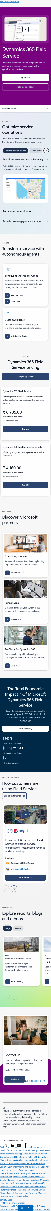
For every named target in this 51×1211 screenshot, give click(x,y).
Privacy (42, 1206)
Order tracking (41, 1156)
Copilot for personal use (10, 1150)
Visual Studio (32, 1189)
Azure (30, 1173)
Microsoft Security (19, 1173)
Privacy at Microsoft (37, 1192)
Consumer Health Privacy (11, 1206)
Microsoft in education (10, 1160)
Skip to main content (9, 1)
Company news (21, 1192)
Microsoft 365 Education (29, 1163)
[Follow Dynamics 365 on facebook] (25, 1145)
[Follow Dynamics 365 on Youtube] (19, 1145)
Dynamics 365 (39, 1173)
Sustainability (22, 1196)
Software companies (17, 1189)
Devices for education (29, 1160)
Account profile (30, 1153)
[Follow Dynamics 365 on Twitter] (6, 1145)
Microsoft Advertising (22, 1176)
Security (12, 1196)
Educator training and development (24, 1166)
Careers (41, 1189)
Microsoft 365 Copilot (20, 869)
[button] (25, 29)
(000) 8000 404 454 (38, 1080)
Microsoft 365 (27, 1150)
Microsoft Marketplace (21, 1186)
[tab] (15, 150)
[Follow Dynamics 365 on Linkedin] (12, 1145)
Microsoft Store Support (16, 1156)
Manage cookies (7, 1209)
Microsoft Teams (14, 1179)
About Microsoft (7, 1192)
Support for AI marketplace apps (19, 1183)
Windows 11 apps (15, 1153)
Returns (31, 1156)
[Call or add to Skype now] (28, 1207)
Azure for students (27, 1170)
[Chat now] (21, 1207)
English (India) (6, 1199)
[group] (25, 843)
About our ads (43, 1209)
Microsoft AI (5, 1173)
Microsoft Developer (31, 1179)
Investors (4, 1196)
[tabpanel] (25, 192)
